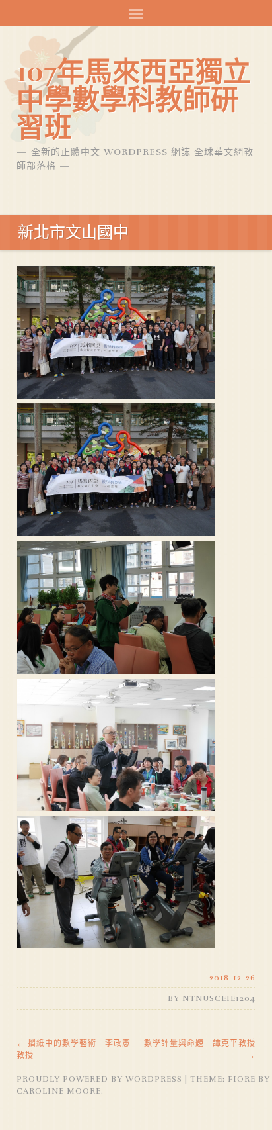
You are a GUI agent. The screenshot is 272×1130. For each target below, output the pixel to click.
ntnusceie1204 (218, 998)
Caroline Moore (59, 1091)
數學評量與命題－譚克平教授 (199, 1049)
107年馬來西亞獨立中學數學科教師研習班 (134, 100)
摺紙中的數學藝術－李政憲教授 (74, 1049)
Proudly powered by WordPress (99, 1079)
